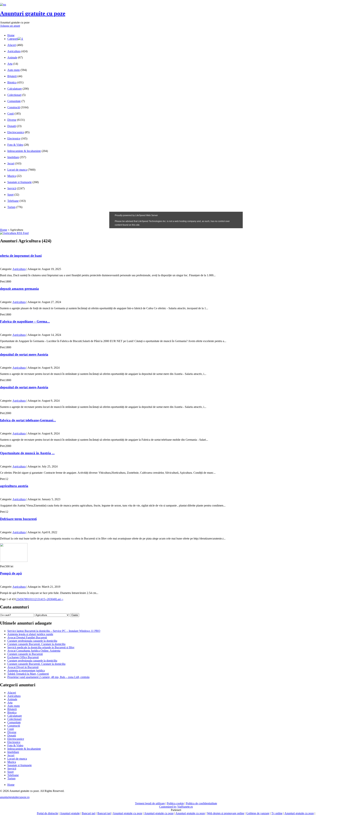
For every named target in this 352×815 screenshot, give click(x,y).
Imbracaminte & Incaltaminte (24, 151)
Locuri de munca (17, 169)
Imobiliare (13, 157)
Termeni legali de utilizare (150, 803)
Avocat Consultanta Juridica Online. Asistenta (33, 650)
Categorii (12, 38)
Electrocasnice (15, 132)
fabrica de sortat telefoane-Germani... (28, 420)
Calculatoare (14, 88)
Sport (10, 194)
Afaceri (11, 45)
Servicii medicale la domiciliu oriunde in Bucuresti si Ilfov (40, 647)
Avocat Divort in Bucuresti (22, 667)
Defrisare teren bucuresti (18, 519)
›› (46, 599)
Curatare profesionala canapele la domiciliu (32, 640)
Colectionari (14, 94)
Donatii (11, 126)
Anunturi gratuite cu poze (32, 13)
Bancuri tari (88, 813)
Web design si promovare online (225, 813)
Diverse (11, 119)
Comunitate (14, 101)
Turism (11, 207)
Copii (10, 113)
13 (37, 599)
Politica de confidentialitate (201, 803)
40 (54, 599)
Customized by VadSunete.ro (176, 806)
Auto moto (13, 69)
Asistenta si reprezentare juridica (26, 670)
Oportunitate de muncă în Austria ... (27, 453)
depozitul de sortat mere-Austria (24, 354)
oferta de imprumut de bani (21, 256)
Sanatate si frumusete (19, 182)
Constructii (13, 107)
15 (43, 599)
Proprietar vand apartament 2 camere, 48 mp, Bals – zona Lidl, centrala (48, 677)
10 (29, 599)
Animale (12, 57)
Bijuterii (12, 76)
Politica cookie (175, 803)
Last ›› (59, 599)
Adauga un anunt (10, 25)
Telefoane (13, 200)
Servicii (11, 188)
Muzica (11, 175)
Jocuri (10, 163)
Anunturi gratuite (70, 813)
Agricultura (14, 51)
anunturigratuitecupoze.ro (15, 797)
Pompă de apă (11, 573)
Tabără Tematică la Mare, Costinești (28, 673)
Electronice (13, 138)
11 (32, 599)
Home (10, 35)
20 (48, 599)
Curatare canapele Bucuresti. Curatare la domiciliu (36, 644)
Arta (9, 63)
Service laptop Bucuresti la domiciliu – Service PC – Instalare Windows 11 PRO (53, 630)
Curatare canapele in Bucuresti (25, 654)
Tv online (277, 813)
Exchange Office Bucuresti (23, 657)
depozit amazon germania (19, 289)
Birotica (11, 82)
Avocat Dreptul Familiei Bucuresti (27, 637)
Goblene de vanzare (257, 813)
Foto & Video (15, 144)
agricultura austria (14, 486)
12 (34, 599)
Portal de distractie (47, 813)
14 (40, 599)
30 (51, 599)
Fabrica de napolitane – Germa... (25, 321)
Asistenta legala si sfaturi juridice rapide (30, 634)
